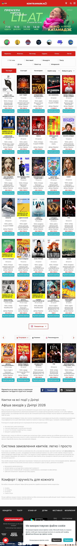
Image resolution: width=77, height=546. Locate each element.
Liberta (54, 144)
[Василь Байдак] (68, 125)
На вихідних (38, 70)
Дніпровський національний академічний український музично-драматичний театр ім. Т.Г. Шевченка (8, 103)
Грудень (44, 53)
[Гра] (68, 207)
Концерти (46, 60)
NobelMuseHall (8, 307)
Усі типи (12, 60)
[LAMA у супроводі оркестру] (38, 207)
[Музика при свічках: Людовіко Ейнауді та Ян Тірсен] (22, 353)
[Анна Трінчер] (38, 248)
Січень (57, 53)
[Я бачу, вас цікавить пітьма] (8, 84)
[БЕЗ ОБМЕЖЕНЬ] (53, 84)
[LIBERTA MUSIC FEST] (53, 125)
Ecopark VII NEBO (54, 103)
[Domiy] (68, 166)
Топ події (9, 70)
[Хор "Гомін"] (23, 84)
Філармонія (55, 64)
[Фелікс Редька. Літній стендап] (68, 84)
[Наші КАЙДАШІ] (23, 248)
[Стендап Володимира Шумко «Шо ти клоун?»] (53, 207)
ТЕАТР (19, 510)
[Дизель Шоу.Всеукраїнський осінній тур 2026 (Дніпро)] (23, 289)
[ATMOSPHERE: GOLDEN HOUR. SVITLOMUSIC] (38, 84)
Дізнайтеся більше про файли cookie (39, 534)
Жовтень (20, 53)
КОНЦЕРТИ (7, 510)
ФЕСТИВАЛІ (57, 510)
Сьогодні (23, 70)
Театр (62, 60)
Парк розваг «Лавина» (23, 185)
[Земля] (68, 248)
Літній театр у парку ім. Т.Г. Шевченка (8, 144)
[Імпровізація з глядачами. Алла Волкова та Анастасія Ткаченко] (38, 166)
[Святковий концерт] (68, 289)
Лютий (69, 53)
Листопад (32, 53)
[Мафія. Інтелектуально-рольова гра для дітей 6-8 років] (53, 289)
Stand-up (37, 64)
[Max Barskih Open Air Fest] (23, 166)
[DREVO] (38, 125)
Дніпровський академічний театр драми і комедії (23, 144)
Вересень (8, 53)
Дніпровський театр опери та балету (23, 103)
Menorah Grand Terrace (38, 103)
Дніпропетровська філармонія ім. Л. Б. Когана (53, 308)
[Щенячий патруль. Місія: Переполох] (53, 166)
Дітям (20, 64)
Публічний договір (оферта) (13, 528)
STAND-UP (32, 510)
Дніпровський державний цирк (53, 226)
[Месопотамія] (23, 125)
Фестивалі (29, 60)
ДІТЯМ (44, 510)
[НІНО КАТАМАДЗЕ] (38, 21)
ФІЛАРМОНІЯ (70, 510)
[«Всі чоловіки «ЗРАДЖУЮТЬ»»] (8, 166)
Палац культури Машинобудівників (68, 144)
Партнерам (67, 518)
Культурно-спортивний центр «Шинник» (38, 185)
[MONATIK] (8, 207)
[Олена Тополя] (53, 248)
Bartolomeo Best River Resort (68, 103)
